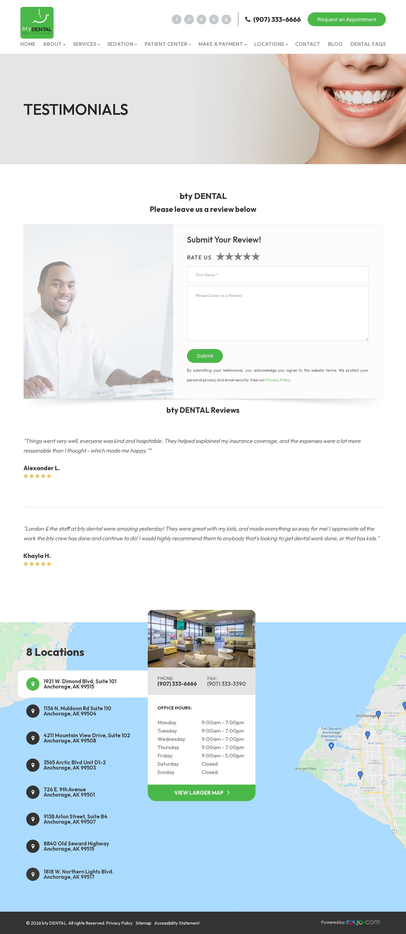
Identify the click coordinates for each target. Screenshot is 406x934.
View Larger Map (198, 792)
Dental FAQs (368, 44)
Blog (335, 44)
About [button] (52, 44)
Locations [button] (269, 44)
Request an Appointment (346, 19)
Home (28, 44)
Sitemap (143, 923)
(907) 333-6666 (277, 19)
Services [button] (84, 44)
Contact (307, 44)
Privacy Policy (278, 379)
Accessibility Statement (176, 923)
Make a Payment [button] (221, 44)
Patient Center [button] (166, 44)
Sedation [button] (120, 44)
